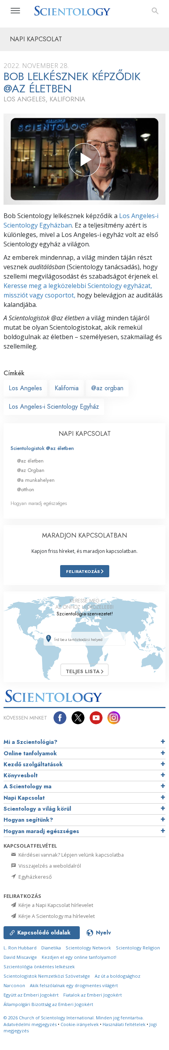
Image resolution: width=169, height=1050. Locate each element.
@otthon (25, 489)
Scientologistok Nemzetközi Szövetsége (47, 976)
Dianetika (51, 948)
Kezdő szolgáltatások (33, 764)
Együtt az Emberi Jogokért (31, 995)
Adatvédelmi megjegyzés (30, 1024)
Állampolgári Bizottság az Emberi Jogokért (48, 1004)
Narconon (14, 985)
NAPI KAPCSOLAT (85, 433)
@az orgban (107, 388)
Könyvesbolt (21, 775)
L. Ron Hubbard (20, 948)
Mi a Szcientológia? (30, 742)
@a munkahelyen (36, 480)
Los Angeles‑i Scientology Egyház (54, 406)
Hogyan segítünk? (28, 820)
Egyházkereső (34, 876)
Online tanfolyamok (30, 753)
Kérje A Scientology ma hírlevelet (56, 916)
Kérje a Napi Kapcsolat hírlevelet (55, 905)
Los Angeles (25, 388)
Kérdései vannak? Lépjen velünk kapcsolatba (70, 854)
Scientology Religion (138, 948)
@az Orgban (30, 470)
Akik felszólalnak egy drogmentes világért (74, 985)
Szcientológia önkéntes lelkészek (39, 966)
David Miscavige (20, 957)
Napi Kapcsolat (24, 798)
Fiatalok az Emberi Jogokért (92, 995)
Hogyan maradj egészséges (39, 503)
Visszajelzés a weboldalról (49, 865)
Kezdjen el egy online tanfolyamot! (79, 957)
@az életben (30, 460)
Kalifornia (67, 388)
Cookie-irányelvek (80, 1024)
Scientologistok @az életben (42, 448)
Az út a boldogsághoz (117, 976)
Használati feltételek (124, 1024)
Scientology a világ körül (37, 809)
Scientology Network (88, 948)
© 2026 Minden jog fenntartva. (74, 1018)
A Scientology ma (27, 786)
